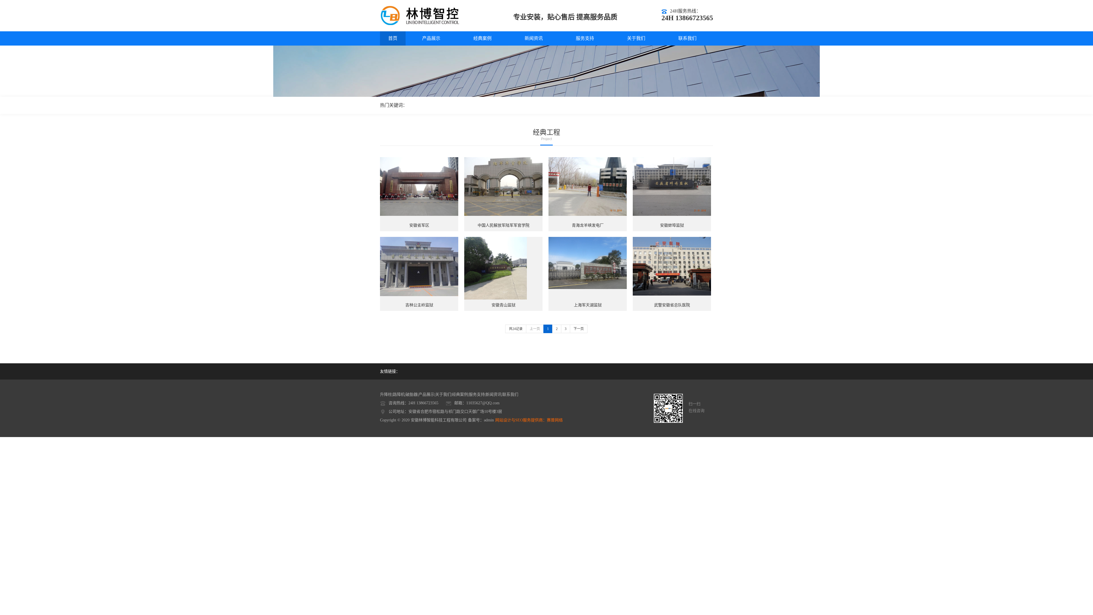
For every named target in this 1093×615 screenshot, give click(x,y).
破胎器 (412, 394)
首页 (392, 38)
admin (489, 420)
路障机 (399, 394)
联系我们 (687, 38)
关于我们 (636, 38)
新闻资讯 (534, 38)
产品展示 (431, 38)
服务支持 (585, 38)
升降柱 (386, 394)
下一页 (579, 329)
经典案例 (482, 38)
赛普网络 (555, 420)
